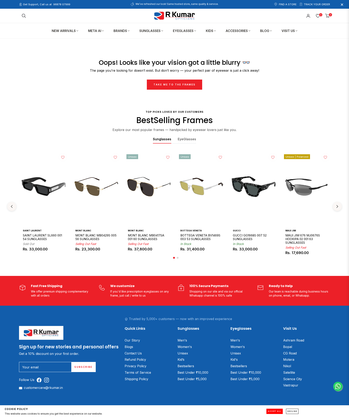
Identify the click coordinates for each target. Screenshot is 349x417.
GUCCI (237, 230)
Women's (185, 347)
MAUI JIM (290, 230)
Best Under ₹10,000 (193, 372)
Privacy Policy (135, 366)
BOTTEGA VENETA (191, 230)
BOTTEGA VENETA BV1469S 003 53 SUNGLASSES (200, 237)
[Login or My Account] (308, 15)
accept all (274, 411)
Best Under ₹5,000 (192, 379)
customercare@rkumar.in (43, 388)
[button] (24, 15)
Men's (182, 340)
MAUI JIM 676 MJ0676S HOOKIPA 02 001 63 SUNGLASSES (302, 239)
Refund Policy (135, 359)
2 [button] (178, 258)
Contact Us (133, 353)
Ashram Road (293, 340)
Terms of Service (138, 372)
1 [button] (174, 258)
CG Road (290, 353)
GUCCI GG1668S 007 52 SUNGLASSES (250, 237)
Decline (292, 411)
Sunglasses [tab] (162, 139)
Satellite (289, 372)
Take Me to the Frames (174, 84)
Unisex (183, 353)
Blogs (129, 347)
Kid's (234, 359)
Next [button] (337, 206)
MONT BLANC (83, 230)
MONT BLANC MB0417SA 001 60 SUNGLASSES (146, 237)
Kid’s (181, 359)
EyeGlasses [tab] (187, 139)
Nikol (287, 366)
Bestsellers (186, 366)
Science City (292, 379)
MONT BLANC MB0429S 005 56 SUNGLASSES (96, 237)
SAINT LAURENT (32, 230)
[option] (43, 206)
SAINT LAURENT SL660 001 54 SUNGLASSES (42, 237)
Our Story (132, 340)
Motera (288, 359)
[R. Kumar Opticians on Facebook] (40, 380)
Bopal (287, 347)
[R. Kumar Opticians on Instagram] (47, 380)
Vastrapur (290, 385)
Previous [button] (11, 206)
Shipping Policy (136, 379)
